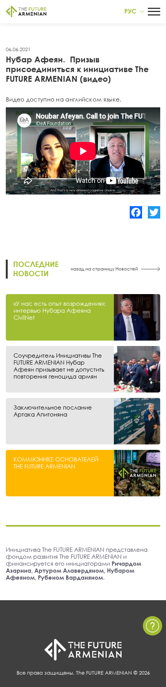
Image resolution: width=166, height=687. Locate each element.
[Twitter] (154, 212)
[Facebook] (136, 212)
